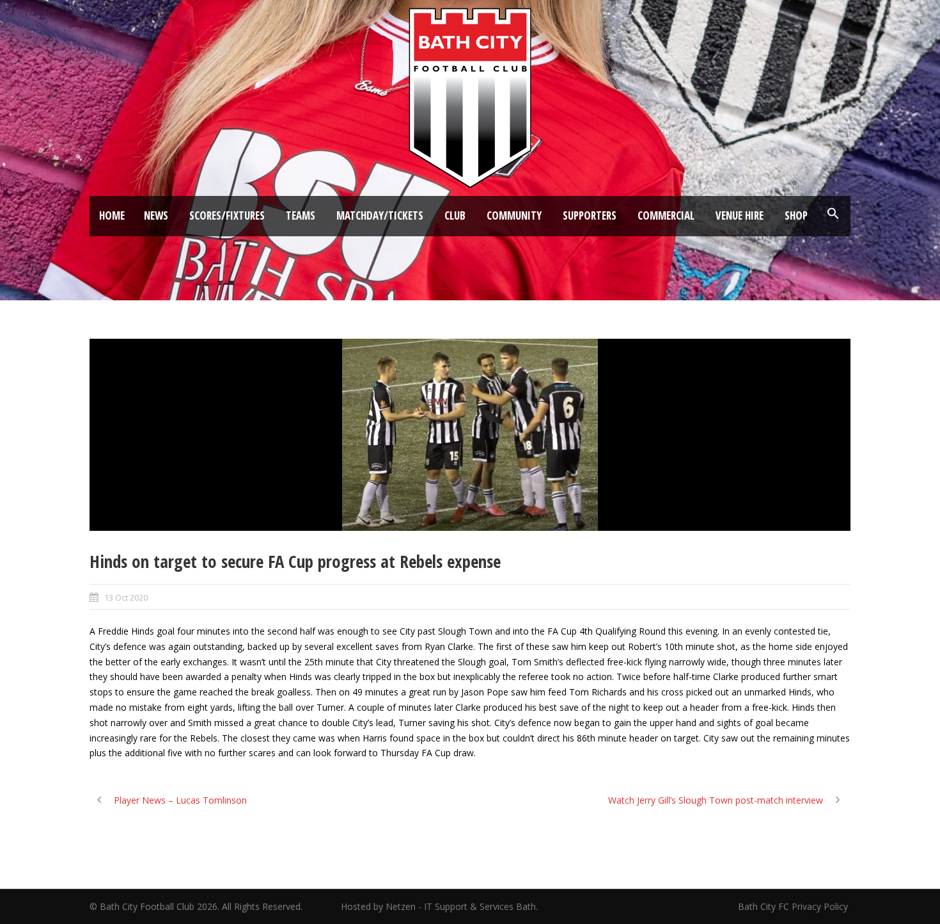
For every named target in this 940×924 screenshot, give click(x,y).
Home (112, 215)
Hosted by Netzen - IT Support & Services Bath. (439, 906)
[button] (833, 214)
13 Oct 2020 (126, 597)
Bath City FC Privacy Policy (794, 906)
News (156, 215)
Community (514, 215)
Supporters (589, 215)
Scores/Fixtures (227, 215)
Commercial (666, 215)
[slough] (470, 435)
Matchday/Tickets (379, 215)
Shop (796, 215)
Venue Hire (740, 215)
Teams (300, 215)
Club (455, 215)
